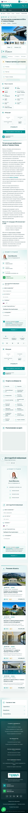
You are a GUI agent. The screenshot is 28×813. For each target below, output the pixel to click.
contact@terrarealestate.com (15, 487)
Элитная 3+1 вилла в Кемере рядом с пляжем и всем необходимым (14, 621)
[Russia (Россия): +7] (3, 303)
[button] (3, 38)
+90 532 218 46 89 (15, 490)
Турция (4, 23)
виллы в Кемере (14, 177)
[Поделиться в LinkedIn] (18, 343)
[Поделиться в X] (12, 343)
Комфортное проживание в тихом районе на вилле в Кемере (13, 591)
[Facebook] (7, 796)
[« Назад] (2, 33)
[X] (10, 796)
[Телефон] (23, 5)
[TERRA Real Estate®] (14, 775)
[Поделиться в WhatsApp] (23, 343)
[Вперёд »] (25, 33)
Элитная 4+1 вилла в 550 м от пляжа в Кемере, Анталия (14, 680)
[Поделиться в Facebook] (7, 343)
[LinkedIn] (14, 796)
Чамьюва (14, 23)
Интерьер (17, 47)
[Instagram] (21, 796)
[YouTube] (17, 796)
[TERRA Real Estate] (6, 6)
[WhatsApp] (26, 5)
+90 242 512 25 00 (15, 494)
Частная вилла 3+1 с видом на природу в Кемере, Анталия (12, 650)
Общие (9, 47)
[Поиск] (22, 10)
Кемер (8, 23)
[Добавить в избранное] (26, 1)
